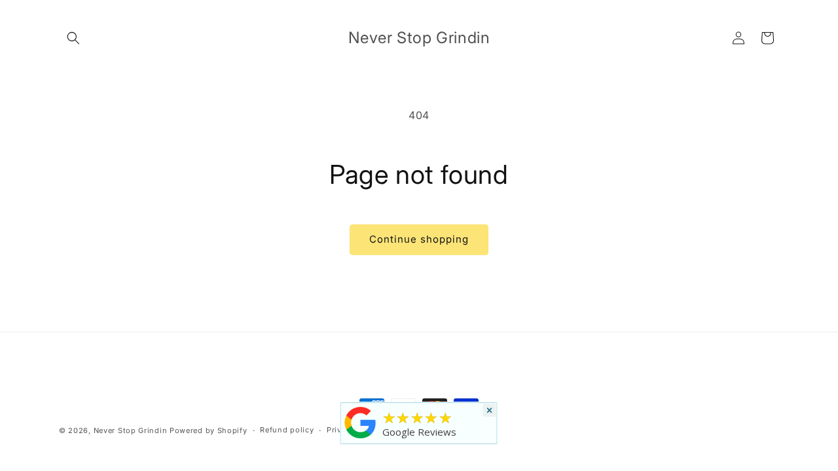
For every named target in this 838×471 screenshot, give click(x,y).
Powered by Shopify (208, 430)
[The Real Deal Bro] (361, 438)
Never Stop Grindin (131, 430)
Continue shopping (419, 239)
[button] (73, 38)
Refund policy (287, 429)
